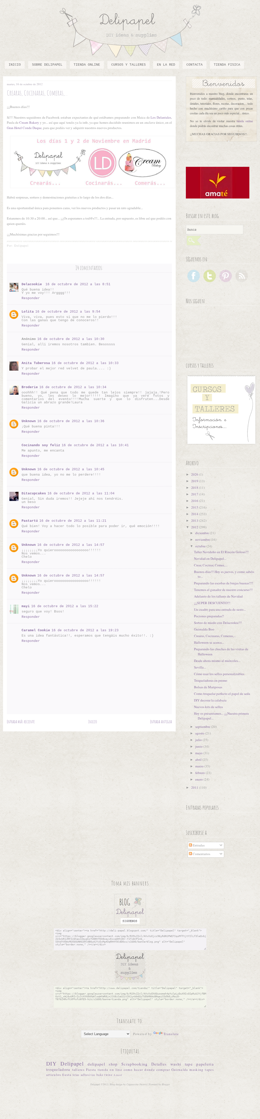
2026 (195, 474)
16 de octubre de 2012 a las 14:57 (70, 545)
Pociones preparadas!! (209, 616)
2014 (195, 514)
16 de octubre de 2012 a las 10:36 (70, 421)
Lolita (28, 312)
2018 (195, 487)
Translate (171, 1034)
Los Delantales (161, 117)
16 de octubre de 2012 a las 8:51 (77, 284)
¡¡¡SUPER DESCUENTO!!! (212, 603)
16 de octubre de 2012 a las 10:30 (70, 339)
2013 (195, 520)
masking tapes (201, 1069)
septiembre (203, 726)
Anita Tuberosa (36, 363)
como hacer (133, 1069)
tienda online (245, 121)
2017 (195, 494)
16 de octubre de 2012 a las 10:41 (95, 445)
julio (199, 739)
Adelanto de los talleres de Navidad (218, 596)
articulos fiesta (59, 1074)
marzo (199, 766)
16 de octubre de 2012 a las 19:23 (85, 630)
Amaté (118, 1075)
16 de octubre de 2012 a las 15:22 (64, 606)
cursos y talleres (128, 65)
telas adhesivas (84, 1075)
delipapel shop (103, 1064)
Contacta (194, 65)
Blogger (166, 1084)
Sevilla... (200, 667)
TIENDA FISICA (227, 65)
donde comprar (157, 1069)
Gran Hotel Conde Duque (24, 127)
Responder (31, 298)
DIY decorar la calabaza (210, 700)
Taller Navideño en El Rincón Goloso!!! (221, 552)
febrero (200, 772)
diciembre (202, 533)
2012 (195, 527)
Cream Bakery (29, 122)
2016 (195, 500)
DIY (51, 1063)
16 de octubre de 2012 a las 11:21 (72, 521)
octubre (200, 546)
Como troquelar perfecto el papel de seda (222, 693)
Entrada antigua (161, 721)
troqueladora (58, 1069)
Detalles (159, 1064)
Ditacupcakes (34, 493)
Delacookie (33, 284)
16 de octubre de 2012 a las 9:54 (67, 312)
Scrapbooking (134, 1064)
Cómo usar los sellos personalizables (219, 674)
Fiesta (91, 1069)
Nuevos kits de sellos (208, 707)
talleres (78, 1069)
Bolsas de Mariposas (208, 687)
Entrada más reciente (21, 721)
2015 (195, 507)
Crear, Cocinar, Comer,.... (211, 565)
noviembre (203, 539)
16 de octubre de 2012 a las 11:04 (81, 493)
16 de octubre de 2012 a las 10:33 (85, 363)
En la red (166, 65)
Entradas (198, 845)
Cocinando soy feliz (41, 445)
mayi (26, 606)
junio (199, 746)
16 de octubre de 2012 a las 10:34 (72, 387)
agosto (200, 733)
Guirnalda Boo (204, 629)
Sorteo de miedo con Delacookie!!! (218, 622)
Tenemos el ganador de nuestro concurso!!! (223, 589)
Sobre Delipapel (47, 65)
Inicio (15, 65)
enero (199, 779)
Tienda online (87, 65)
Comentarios (201, 854)
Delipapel (72, 1063)
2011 (195, 787)
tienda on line (110, 1069)
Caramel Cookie (36, 630)
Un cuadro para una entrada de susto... (220, 609)
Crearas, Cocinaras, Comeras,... (215, 636)
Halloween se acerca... (209, 642)
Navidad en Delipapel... (210, 558)
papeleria (205, 1064)
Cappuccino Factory (137, 1084)
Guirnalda (179, 1069)
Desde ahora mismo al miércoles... (217, 660)
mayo (199, 753)
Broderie (30, 387)
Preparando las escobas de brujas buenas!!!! (223, 583)
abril (198, 759)
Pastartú (30, 521)
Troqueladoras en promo (210, 680)
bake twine (104, 1075)
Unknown (29, 421)
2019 (195, 481)
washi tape (181, 1064)
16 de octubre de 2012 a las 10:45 (70, 469)
